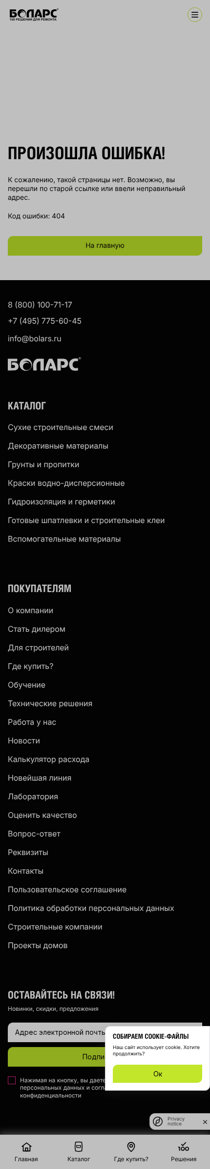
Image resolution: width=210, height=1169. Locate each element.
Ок (157, 1074)
